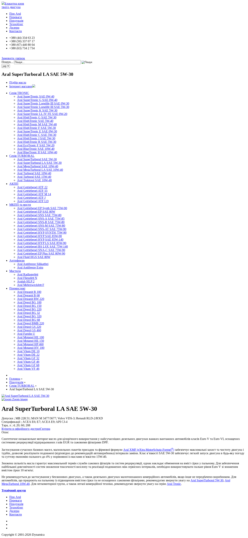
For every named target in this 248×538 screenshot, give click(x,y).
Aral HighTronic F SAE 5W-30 (36, 128)
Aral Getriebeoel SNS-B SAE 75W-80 (41, 222)
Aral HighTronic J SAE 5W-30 (36, 138)
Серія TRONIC (19, 93)
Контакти (15, 31)
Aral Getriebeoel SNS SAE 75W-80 (39, 215)
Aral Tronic (174, 483)
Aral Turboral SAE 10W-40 (34, 173)
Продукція (16, 20)
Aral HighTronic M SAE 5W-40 (37, 124)
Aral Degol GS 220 (29, 326)
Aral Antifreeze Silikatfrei (32, 264)
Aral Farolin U (26, 333)
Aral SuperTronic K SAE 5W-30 (37, 110)
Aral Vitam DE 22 (28, 354)
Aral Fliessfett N (27, 278)
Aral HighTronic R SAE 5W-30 (36, 141)
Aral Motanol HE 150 (30, 340)
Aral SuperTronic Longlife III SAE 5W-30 (43, 107)
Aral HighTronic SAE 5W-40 (35, 121)
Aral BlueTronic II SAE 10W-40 (37, 152)
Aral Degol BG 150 (29, 305)
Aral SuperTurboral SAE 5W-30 (37, 159)
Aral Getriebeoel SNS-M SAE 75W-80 (41, 225)
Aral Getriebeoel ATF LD (33, 201)
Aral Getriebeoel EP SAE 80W (36, 211)
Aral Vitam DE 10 (28, 351)
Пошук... (7, 62)
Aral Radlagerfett (27, 274)
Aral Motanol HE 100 (30, 337)
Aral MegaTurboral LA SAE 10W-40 (40, 169)
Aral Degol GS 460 (29, 330)
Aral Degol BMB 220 (30, 323)
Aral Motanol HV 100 (30, 347)
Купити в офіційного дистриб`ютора (26, 428)
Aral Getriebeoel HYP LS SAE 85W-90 (41, 243)
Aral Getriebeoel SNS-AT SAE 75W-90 (41, 229)
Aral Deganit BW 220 (30, 299)
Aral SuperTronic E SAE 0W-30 (37, 131)
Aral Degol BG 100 (29, 302)
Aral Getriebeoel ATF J (31, 197)
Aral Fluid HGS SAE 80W (33, 257)
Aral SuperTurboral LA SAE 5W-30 (39, 162)
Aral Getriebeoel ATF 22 (32, 187)
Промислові (17, 288)
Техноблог (16, 24)
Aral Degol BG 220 (29, 309)
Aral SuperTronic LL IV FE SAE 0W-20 (42, 114)
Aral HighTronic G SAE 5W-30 (36, 117)
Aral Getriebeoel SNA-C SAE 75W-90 (41, 250)
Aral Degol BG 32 (28, 312)
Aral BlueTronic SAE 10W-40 (35, 148)
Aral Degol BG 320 (29, 316)
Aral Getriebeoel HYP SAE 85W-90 (39, 236)
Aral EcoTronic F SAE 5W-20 (35, 145)
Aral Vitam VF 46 (28, 368)
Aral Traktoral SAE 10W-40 (34, 180)
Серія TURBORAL (21, 155)
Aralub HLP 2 (25, 281)
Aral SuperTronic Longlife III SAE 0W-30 (43, 103)
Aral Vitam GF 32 (28, 358)
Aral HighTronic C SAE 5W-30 (36, 134)
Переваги (15, 17)
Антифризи (17, 260)
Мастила (15, 271)
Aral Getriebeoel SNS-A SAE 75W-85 (41, 218)
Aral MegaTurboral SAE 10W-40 (37, 166)
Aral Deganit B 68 (28, 295)
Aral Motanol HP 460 (30, 344)
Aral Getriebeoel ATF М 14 (34, 194)
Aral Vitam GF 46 (28, 361)
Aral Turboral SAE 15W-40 (34, 176)
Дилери (14, 27)
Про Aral (15, 13)
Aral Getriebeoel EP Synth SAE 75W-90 (42, 208)
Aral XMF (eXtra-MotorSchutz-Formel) (148, 449)
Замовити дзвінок (13, 58)
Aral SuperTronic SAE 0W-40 (35, 96)
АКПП (13, 183)
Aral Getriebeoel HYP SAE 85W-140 (40, 239)
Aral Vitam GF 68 (28, 365)
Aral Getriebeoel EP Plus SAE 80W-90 (41, 253)
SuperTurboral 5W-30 (210, 480)
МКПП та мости (20, 204)
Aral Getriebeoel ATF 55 (32, 190)
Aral (193, 480)
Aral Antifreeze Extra (30, 267)
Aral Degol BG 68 (28, 319)
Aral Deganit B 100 (29, 292)
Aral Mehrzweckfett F (30, 285)
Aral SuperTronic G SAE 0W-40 (37, 100)
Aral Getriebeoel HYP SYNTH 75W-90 (41, 232)
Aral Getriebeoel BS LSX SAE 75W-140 (42, 246)
